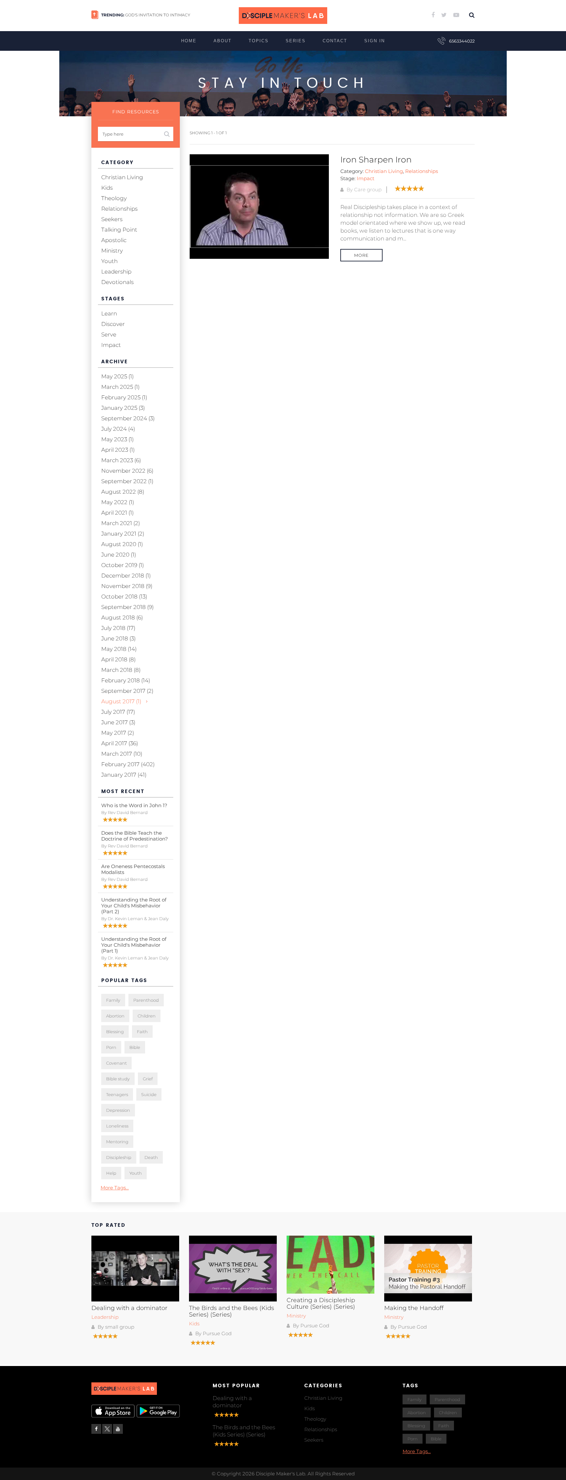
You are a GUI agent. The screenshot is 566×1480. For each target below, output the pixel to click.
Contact (335, 40)
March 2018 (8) (121, 670)
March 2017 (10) (121, 753)
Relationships (421, 171)
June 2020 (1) (118, 554)
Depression (118, 1110)
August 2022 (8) (122, 491)
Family (113, 1000)
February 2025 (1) (124, 397)
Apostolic (113, 240)
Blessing (115, 1031)
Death (151, 1157)
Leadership (116, 271)
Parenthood (146, 1000)
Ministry (112, 250)
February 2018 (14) (125, 680)
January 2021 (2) (122, 533)
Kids (107, 187)
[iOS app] (113, 1411)
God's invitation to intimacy (157, 14)
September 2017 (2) (127, 691)
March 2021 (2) (120, 523)
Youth (109, 261)
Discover (113, 324)
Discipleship (118, 1157)
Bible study (118, 1078)
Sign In (374, 40)
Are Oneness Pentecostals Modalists (133, 869)
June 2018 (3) (118, 638)
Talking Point (119, 229)
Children (147, 1015)
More (361, 255)
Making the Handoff (413, 1308)
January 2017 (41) (123, 774)
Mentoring (117, 1141)
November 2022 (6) (127, 470)
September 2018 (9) (127, 607)
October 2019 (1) (122, 565)
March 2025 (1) (120, 387)
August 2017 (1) (121, 701)
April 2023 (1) (118, 449)
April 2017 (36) (119, 743)
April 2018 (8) (118, 659)
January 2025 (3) (123, 408)
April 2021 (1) (117, 512)
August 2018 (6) (122, 617)
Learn (109, 313)
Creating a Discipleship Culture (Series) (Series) (321, 1303)
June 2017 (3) (118, 722)
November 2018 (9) (126, 586)
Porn (111, 1047)
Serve (108, 334)
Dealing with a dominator (129, 1308)
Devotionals (117, 282)
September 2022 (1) (127, 481)
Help (111, 1173)
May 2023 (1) (117, 439)
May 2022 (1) (117, 502)
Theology (114, 198)
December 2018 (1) (126, 575)
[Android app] (158, 1411)
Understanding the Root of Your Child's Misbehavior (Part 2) (133, 906)
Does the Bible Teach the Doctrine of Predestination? (134, 836)
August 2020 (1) (122, 544)
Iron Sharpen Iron (376, 159)
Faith (142, 1031)
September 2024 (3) (128, 418)
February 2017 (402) (128, 764)
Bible (134, 1047)
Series (296, 40)
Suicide (149, 1094)
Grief (148, 1078)
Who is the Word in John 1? (134, 805)
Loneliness (117, 1126)
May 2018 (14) (119, 649)
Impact (365, 178)
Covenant (116, 1063)
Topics (259, 40)
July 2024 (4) (118, 429)
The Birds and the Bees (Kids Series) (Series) (231, 1311)
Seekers (112, 219)
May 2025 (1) (117, 376)
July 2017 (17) (118, 712)
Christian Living (384, 171)
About (223, 40)
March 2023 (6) (121, 460)
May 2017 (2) (117, 733)
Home (189, 40)
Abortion (115, 1015)
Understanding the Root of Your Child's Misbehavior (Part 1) (133, 945)
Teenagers (117, 1094)
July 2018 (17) (118, 628)
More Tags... (115, 1188)
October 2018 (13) (124, 596)
